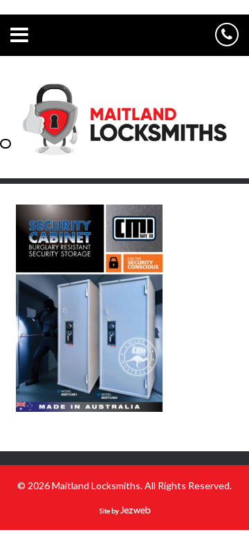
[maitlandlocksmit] (124, 162)
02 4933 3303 (227, 34)
